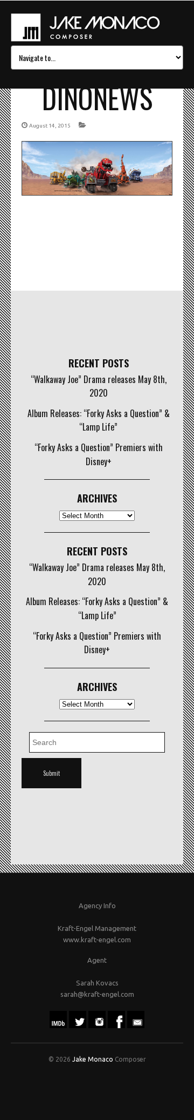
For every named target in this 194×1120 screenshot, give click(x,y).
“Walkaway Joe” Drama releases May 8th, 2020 (99, 386)
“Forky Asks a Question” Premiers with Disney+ (98, 454)
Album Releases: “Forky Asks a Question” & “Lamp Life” (98, 420)
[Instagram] (97, 1025)
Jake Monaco (92, 1059)
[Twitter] (77, 1025)
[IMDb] (58, 1025)
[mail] (136, 1025)
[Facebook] (116, 1025)
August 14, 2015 (50, 126)
